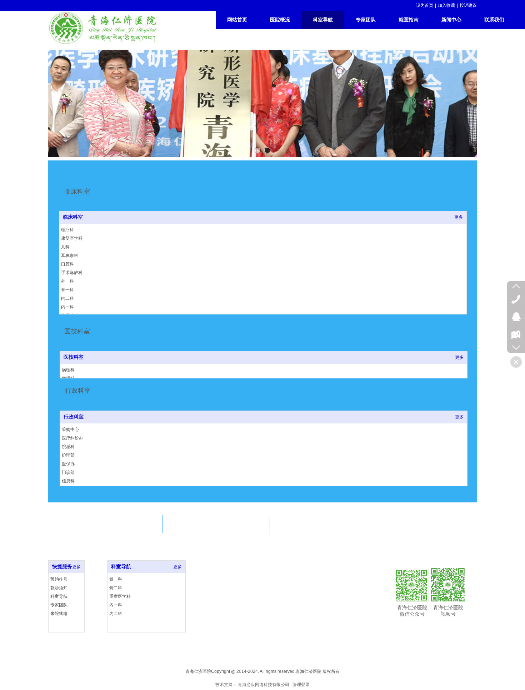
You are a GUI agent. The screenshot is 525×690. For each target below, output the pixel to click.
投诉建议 (468, 5)
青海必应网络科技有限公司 (263, 684)
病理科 (68, 369)
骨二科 (115, 587)
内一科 (67, 306)
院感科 (68, 446)
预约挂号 (59, 579)
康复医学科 (71, 238)
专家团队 (59, 604)
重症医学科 (120, 596)
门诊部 (68, 472)
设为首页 (424, 5)
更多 (458, 217)
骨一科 (67, 289)
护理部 (68, 455)
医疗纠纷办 (72, 438)
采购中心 (70, 429)
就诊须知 (59, 587)
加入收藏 (446, 5)
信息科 (68, 480)
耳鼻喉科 (69, 255)
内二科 (67, 298)
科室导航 (59, 596)
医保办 (68, 463)
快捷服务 (62, 566)
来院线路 (59, 613)
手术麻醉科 (71, 272)
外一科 (67, 281)
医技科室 (74, 357)
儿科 (65, 246)
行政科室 (74, 417)
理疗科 (67, 229)
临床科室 (73, 217)
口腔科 (67, 264)
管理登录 (301, 684)
